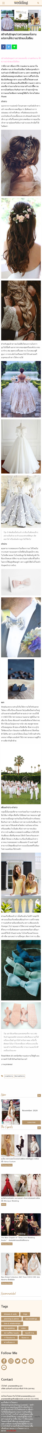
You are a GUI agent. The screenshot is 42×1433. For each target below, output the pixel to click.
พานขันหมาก (9, 1342)
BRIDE (4, 1204)
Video (23, 1328)
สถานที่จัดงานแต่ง (11, 1332)
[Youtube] (25, 1360)
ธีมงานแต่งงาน (19, 1076)
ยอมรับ (37, 1416)
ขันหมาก (25, 1337)
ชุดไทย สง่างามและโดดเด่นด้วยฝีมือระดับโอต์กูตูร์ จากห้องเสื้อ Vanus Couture (20, 1160)
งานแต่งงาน (9, 1076)
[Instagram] (11, 1360)
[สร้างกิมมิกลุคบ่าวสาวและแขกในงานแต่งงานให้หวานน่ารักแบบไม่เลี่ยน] (39, 1127)
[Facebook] (4, 1360)
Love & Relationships (12, 1323)
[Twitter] (18, 1360)
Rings (25, 1314)
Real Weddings (31, 1318)
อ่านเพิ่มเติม (11, 1430)
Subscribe (31, 1122)
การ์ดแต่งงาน (9, 1337)
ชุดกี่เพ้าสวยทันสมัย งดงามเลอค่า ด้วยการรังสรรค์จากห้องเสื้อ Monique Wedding (20, 1199)
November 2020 (30, 1110)
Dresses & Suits (10, 1314)
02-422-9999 (33, 1398)
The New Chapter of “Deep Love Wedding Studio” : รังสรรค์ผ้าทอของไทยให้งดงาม (18, 1239)
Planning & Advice (7, 1165)
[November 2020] (39, 1095)
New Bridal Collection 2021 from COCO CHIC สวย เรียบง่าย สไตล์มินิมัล (20, 1278)
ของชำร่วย (29, 1332)
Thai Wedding (9, 1328)
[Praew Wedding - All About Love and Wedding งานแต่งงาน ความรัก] (21, 2)
